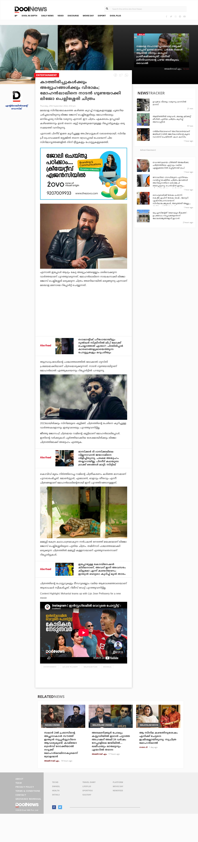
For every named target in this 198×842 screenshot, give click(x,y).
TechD (55, 782)
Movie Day (118, 786)
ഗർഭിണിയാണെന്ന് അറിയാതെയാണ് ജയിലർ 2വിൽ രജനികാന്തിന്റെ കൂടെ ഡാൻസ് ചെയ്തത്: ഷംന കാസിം (171, 134)
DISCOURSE (73, 15)
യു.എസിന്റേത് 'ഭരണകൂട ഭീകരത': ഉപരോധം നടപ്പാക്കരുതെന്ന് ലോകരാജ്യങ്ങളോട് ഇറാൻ (170, 216)
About (19, 778)
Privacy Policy (24, 786)
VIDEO (61, 15)
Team (18, 782)
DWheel (56, 786)
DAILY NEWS (47, 15)
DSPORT (102, 15)
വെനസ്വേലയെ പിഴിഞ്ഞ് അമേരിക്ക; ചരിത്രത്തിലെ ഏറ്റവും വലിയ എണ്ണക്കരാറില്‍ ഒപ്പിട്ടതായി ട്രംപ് (171, 165)
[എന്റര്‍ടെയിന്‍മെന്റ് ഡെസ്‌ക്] (16, 96)
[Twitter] (171, 16)
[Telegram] (180, 16)
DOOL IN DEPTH (29, 15)
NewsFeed (118, 790)
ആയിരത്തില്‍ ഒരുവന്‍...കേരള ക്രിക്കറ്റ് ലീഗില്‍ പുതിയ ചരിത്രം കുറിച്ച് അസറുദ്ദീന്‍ (172, 119)
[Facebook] (166, 16)
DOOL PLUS (115, 15)
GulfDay (86, 794)
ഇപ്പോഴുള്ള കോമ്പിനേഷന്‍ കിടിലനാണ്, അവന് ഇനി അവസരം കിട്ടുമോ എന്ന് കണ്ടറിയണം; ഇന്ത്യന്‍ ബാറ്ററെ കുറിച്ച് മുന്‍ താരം (102, 569)
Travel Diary (88, 782)
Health (55, 790)
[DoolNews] (29, 9)
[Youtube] (184, 16)
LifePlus (86, 786)
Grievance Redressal (28, 798)
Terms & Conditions (27, 790)
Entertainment (49, 667)
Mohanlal (107, 667)
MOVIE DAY (88, 15)
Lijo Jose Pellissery (70, 667)
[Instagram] (175, 16)
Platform (118, 782)
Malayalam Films (90, 667)
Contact (20, 794)
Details (56, 794)
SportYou (87, 790)
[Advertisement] (83, 174)
